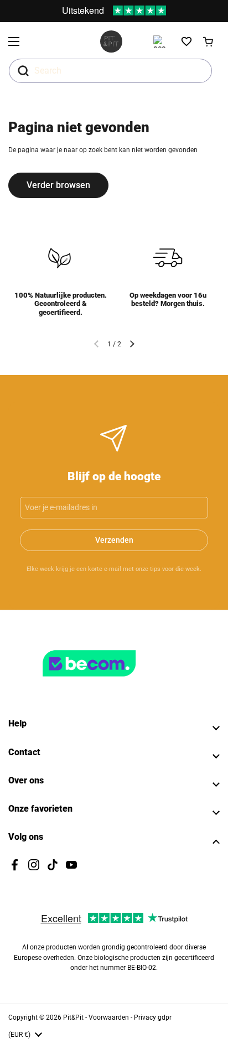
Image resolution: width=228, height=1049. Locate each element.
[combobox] (110, 71)
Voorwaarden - (111, 1017)
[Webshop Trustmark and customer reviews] (111, 681)
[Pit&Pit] (111, 41)
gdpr (165, 1017)
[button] (209, 41)
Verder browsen (58, 185)
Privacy (146, 1017)
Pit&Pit (73, 1017)
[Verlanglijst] (186, 41)
